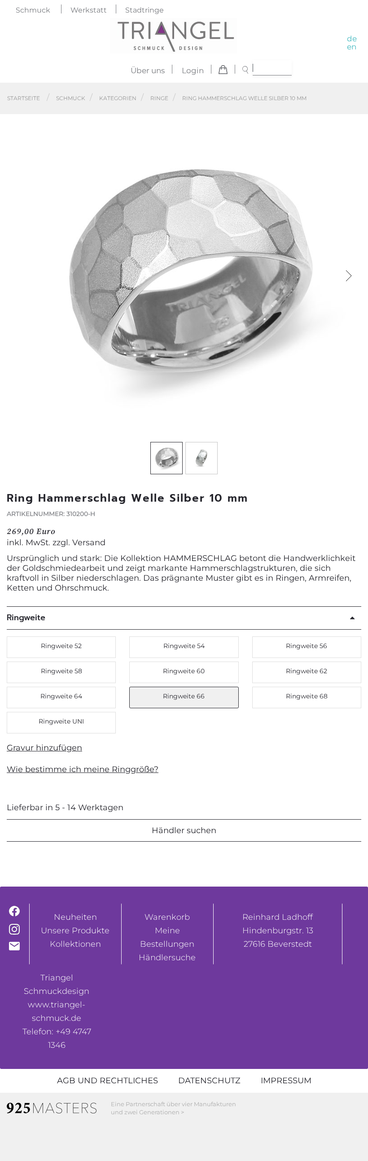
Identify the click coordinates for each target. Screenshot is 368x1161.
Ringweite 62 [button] (306, 671)
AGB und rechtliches (107, 1081)
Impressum (286, 1081)
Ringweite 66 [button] (184, 696)
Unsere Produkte (75, 931)
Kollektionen (75, 944)
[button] (349, 275)
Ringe (159, 98)
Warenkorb (167, 917)
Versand (88, 542)
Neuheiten (75, 917)
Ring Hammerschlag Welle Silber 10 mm (244, 98)
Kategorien (117, 98)
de (352, 38)
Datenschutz (209, 1081)
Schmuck (33, 10)
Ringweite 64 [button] (61, 696)
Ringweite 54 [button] (184, 646)
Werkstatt (88, 10)
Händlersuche (167, 957)
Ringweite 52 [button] (61, 646)
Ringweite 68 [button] (307, 696)
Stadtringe (144, 10)
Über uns (148, 70)
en (351, 46)
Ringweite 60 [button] (184, 671)
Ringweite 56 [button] (306, 646)
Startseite (23, 98)
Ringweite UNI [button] (61, 721)
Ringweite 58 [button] (61, 671)
